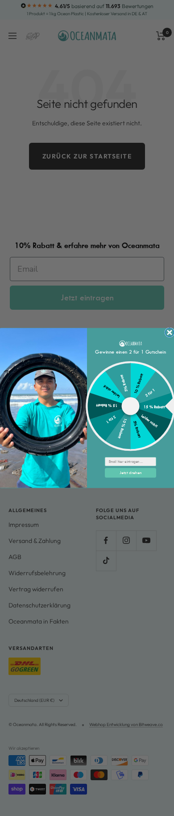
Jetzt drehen (131, 472)
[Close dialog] (169, 332)
